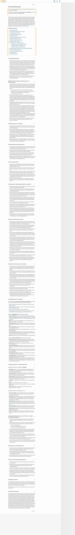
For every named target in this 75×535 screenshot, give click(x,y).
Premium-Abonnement (13, 35)
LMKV (22, 332)
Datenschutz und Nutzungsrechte (15, 49)
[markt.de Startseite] (3, 0)
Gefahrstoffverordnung (28, 318)
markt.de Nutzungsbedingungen (25, 23)
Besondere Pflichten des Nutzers (15, 38)
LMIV (25, 332)
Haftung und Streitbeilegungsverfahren (16, 51)
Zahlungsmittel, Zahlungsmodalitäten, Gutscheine (18, 37)
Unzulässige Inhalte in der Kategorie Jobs (18, 46)
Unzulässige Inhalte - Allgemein (15, 41)
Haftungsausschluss (13, 52)
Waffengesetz (29, 320)
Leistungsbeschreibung (14, 30)
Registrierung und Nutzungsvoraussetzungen (17, 31)
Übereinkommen (19, 311)
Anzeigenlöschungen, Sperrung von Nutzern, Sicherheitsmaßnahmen (21, 48)
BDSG (18, 306)
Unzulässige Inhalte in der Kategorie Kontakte (18, 44)
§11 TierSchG (11, 402)
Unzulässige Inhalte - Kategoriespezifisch (16, 42)
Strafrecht (10, 304)
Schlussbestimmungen (13, 53)
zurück (33, 4)
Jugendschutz (15, 304)
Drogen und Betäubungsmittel (14, 317)
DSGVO (15, 306)
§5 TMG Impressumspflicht (23, 295)
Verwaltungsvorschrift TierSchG (16, 403)
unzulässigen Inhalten (25, 223)
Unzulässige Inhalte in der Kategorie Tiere (18, 45)
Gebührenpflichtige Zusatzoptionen (15, 34)
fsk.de (25, 304)
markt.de (15, 17)
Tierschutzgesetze (12, 310)
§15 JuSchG (22, 356)
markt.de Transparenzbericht (16, 371)
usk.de (27, 304)
